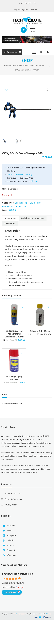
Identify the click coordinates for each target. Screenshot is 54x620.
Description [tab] (10, 218)
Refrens (48, 614)
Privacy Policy (11, 504)
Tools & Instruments (20, 65)
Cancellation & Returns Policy (19, 174)
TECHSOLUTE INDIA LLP (17, 574)
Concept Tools (37, 65)
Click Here (34, 181)
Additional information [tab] (32, 218)
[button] (47, 89)
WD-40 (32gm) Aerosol (14, 378)
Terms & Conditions (13, 499)
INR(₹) (34, 9)
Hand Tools (21, 206)
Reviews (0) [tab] (9, 223)
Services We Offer (13, 493)
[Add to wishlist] (6, 89)
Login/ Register (21, 9)
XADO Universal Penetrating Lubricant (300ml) (14, 334)
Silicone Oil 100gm (40, 331)
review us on (10, 592)
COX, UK (12, 210)
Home (7, 65)
